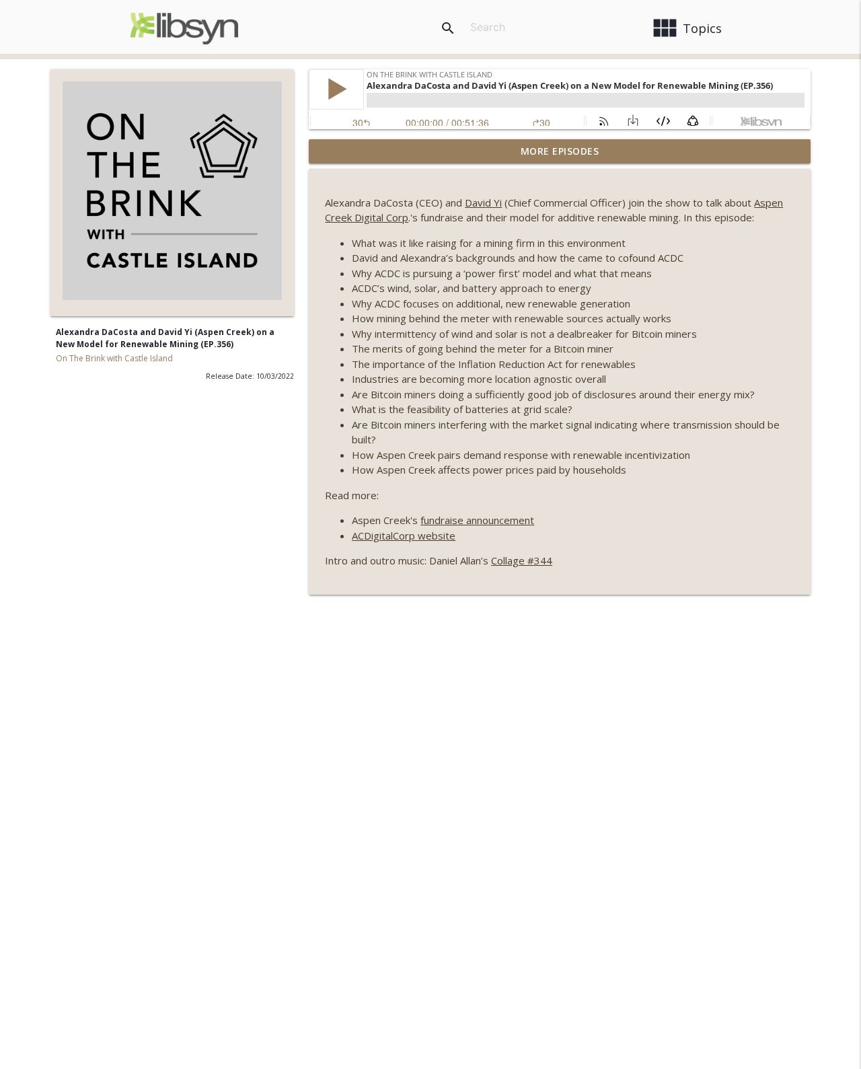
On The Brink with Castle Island (114, 358)
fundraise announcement (477, 520)
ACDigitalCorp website (403, 535)
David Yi (483, 202)
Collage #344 (521, 560)
